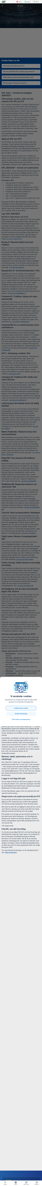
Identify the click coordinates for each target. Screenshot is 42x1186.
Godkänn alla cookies (21, 708)
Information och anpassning (21, 719)
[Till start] (4, 2)
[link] (16, 1183)
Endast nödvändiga (21, 713)
